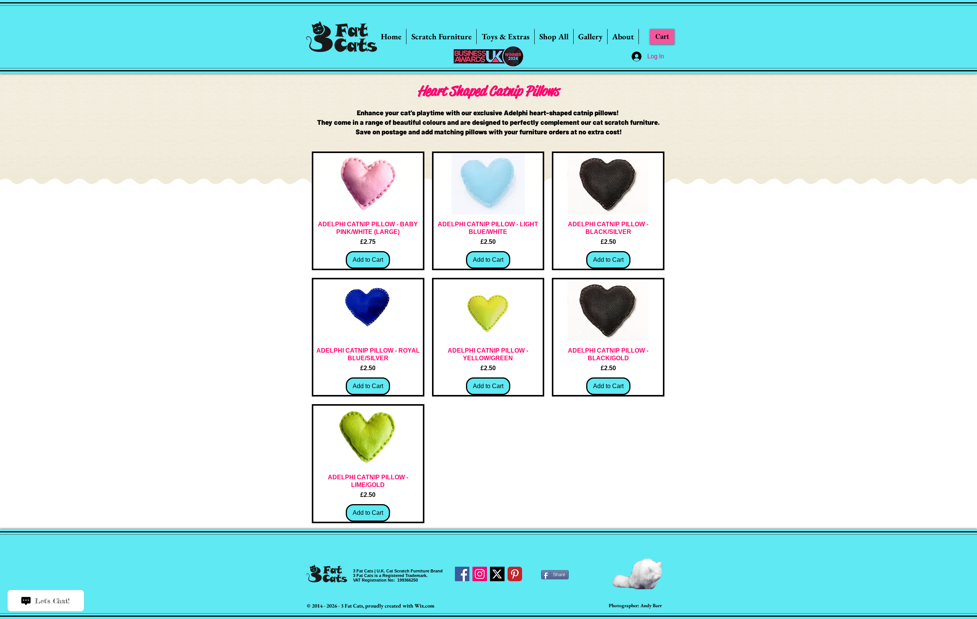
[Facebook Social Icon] (462, 574)
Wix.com (424, 605)
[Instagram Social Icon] (479, 574)
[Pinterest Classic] (515, 574)
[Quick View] (368, 183)
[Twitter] (497, 574)
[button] (441, 36)
